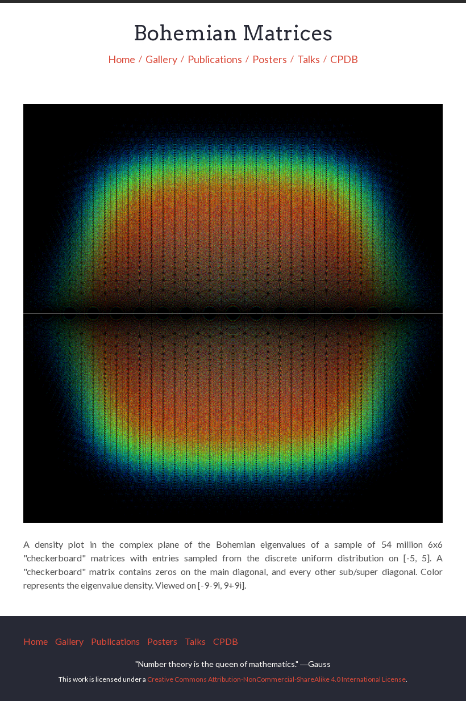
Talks (308, 59)
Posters (269, 59)
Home (121, 59)
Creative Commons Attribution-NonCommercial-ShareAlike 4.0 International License (276, 679)
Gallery (161, 59)
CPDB (344, 59)
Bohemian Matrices (233, 32)
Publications (215, 59)
